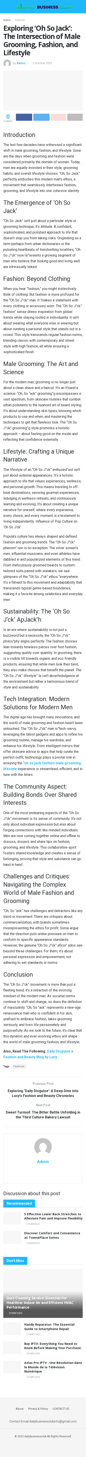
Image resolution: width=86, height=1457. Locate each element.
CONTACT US (60, 1408)
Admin (21, 63)
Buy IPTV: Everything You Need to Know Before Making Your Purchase (52, 1346)
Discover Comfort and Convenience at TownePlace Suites (52, 1235)
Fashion (20, 20)
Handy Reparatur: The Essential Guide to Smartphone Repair (49, 1326)
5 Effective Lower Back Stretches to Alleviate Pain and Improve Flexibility (53, 1216)
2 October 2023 (42, 63)
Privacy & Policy (38, 1408)
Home (7, 20)
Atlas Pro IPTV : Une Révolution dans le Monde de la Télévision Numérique (53, 1367)
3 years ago (33, 1224)
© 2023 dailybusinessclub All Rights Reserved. (43, 1436)
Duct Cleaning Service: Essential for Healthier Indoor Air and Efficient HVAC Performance (40, 1303)
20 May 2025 (15, 1313)
